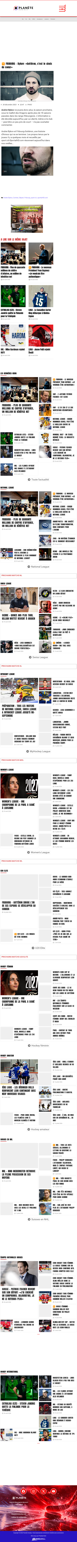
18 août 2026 (19, 651)
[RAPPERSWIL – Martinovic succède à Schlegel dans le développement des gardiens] (45, 907)
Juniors (46, 19)
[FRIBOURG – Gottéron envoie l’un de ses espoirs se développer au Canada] (19, 886)
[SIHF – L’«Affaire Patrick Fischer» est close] (45, 396)
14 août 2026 (58, 1038)
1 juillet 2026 (19, 1213)
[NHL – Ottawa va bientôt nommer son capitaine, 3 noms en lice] (45, 1408)
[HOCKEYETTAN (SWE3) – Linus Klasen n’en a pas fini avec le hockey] (7, 452)
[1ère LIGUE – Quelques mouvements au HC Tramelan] (45, 1105)
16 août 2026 (58, 651)
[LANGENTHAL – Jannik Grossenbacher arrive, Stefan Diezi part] (45, 726)
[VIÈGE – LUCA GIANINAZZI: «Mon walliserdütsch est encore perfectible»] (7, 647)
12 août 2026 (58, 1156)
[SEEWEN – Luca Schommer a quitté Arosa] (45, 712)
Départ (21, 198)
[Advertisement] (38, 44)
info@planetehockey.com (18, 1514)
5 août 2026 (58, 730)
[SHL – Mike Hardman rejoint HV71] (7, 1435)
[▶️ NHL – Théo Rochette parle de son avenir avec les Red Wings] (45, 1182)
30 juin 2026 (58, 1213)
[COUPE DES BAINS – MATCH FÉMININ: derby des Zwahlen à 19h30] (45, 1020)
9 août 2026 (7, 1097)
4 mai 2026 (58, 914)
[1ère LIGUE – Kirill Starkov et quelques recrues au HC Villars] (45, 1065)
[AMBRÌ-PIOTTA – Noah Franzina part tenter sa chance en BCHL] (45, 922)
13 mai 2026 (58, 897)
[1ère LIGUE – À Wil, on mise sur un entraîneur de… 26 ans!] (45, 1119)
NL (23, 19)
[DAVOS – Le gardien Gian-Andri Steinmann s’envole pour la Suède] (45, 880)
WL (30, 19)
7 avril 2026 (19, 939)
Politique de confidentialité (19, 1517)
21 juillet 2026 (58, 745)
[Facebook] (23, 1491)
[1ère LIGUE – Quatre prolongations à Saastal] (45, 1092)
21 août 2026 (58, 623)
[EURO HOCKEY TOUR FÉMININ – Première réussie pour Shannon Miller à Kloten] (45, 1297)
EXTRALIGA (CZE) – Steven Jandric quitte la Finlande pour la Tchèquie (12, 313)
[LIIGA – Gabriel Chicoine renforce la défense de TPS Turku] (45, 1435)
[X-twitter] (44, 1491)
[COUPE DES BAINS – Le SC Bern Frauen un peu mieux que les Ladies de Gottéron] (45, 991)
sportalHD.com (42, 198)
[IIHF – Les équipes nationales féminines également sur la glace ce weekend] (45, 1005)
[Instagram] (33, 1491)
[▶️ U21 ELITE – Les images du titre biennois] (7, 935)
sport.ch (34, 198)
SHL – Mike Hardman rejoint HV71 (13, 351)
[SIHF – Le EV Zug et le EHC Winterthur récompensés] (45, 410)
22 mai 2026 (58, 885)
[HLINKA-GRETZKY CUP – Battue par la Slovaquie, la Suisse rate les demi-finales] (45, 1326)
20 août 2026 (58, 1302)
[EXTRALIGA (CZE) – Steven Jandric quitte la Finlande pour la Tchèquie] (7, 438)
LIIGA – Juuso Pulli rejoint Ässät (39, 351)
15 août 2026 (19, 1330)
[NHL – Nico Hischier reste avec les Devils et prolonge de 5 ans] (7, 1209)
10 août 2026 (7, 719)
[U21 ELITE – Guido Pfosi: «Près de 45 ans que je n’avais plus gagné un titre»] (45, 935)
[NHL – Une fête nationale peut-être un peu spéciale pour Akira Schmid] (45, 1195)
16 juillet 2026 (58, 1082)
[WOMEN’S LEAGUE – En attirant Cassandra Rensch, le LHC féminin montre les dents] (45, 840)
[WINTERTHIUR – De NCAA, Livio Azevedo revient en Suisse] (45, 684)
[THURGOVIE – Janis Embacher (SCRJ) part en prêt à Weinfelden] (45, 633)
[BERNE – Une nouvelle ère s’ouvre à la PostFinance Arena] (45, 554)
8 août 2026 (58, 687)
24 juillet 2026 (7, 912)
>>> (38, 1334)
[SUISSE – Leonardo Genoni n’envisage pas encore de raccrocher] (7, 1326)
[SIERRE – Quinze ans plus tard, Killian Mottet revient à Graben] (19, 599)
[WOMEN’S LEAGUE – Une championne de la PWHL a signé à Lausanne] (19, 785)
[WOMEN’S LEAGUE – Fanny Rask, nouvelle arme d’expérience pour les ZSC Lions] (45, 779)
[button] (62, 8)
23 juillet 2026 (20, 847)
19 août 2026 (58, 786)
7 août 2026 (58, 704)
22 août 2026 (58, 611)
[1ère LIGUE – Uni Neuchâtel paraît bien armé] (45, 1079)
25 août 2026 (58, 532)
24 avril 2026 (58, 926)
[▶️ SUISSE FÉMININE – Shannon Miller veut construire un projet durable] (45, 1311)
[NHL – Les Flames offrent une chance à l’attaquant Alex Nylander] (7, 469)
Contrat (15, 198)
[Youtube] (54, 1491)
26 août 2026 (7, 415)
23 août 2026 (58, 996)
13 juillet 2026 (58, 1123)
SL (26, 19)
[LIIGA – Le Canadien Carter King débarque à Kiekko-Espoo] (45, 1421)
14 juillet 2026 (20, 1123)
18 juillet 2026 (58, 1070)
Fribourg (27, 198)
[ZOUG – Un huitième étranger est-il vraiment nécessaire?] (45, 541)
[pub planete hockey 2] (27, 218)
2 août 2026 (19, 744)
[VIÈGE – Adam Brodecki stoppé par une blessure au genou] (45, 607)
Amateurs (40, 19)
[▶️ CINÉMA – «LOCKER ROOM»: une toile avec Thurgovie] (45, 647)
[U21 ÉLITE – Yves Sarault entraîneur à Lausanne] (45, 894)
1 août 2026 (58, 1174)
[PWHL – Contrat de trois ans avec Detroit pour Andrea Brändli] (45, 1033)
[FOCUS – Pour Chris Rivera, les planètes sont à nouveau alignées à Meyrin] (7, 1119)
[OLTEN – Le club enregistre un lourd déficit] (45, 593)
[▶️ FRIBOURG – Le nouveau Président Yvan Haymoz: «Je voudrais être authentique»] (45, 383)
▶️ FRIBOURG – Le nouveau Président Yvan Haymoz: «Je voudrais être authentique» (40, 272)
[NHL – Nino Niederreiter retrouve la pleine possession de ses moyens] (19, 1155)
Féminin (53, 19)
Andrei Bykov (7, 198)
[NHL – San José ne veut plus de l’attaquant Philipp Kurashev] (45, 1209)
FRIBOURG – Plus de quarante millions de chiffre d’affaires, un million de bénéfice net (13, 272)
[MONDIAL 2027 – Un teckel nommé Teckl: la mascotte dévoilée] (45, 438)
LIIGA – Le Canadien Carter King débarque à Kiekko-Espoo (40, 313)
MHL (33, 19)
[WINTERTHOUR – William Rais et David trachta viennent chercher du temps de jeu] (7, 739)
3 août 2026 (58, 801)
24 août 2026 (58, 559)
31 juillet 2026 (58, 831)
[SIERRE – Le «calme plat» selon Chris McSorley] (45, 620)
